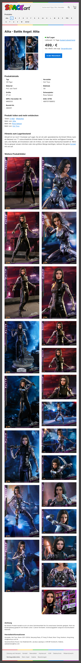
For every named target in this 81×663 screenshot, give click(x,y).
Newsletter (33, 653)
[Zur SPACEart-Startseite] (18, 7)
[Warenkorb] (74, 7)
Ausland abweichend (67, 40)
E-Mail (12, 119)
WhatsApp (20, 119)
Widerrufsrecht (68, 653)
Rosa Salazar (17, 124)
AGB (49, 653)
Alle (7, 18)
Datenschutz (57, 653)
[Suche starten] (69, 7)
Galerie (33, 657)
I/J (43, 18)
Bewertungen (42, 657)
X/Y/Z (27, 22)
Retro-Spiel (25, 657)
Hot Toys (16, 126)
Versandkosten (66, 49)
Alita (14, 121)
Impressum (42, 653)
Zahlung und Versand (14, 653)
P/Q (67, 18)
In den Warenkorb (53, 56)
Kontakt (73, 144)
